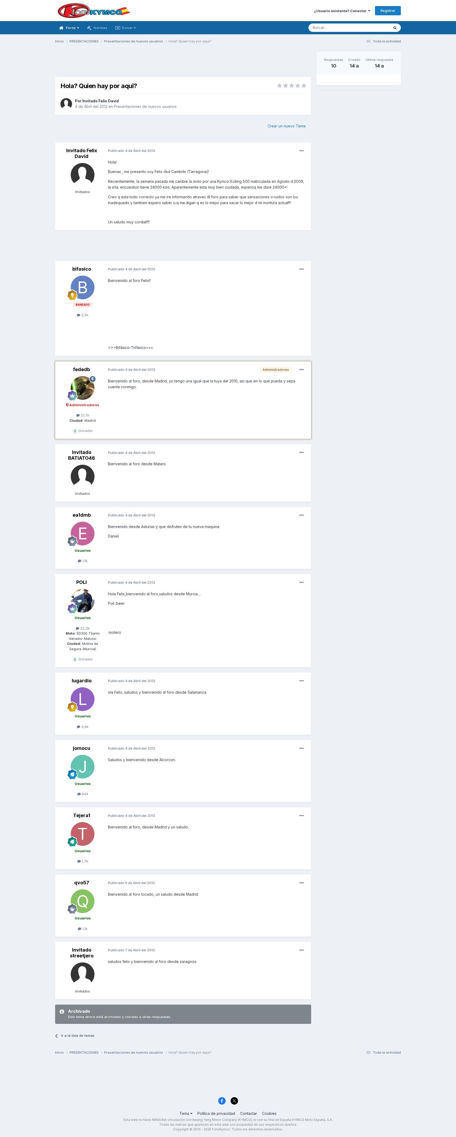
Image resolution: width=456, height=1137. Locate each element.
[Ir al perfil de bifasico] (82, 287)
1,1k (84, 561)
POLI (81, 582)
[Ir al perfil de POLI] (82, 601)
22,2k (84, 628)
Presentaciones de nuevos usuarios (145, 106)
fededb (81, 369)
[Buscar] (395, 27)
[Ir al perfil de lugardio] (82, 699)
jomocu (81, 748)
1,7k (84, 861)
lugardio (82, 680)
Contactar (248, 1113)
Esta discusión (371, 28)
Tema (184, 1113)
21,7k (84, 415)
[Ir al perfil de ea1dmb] (82, 533)
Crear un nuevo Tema (287, 126)
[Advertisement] (183, 63)
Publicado (131, 150)
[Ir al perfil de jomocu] (82, 767)
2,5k (84, 315)
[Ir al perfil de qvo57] (82, 901)
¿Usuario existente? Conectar (341, 11)
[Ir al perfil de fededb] (82, 388)
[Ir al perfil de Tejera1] (82, 834)
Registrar (388, 10)
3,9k (84, 727)
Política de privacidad (216, 1113)
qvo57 (81, 882)
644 (84, 794)
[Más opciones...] (301, 151)
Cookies (269, 1113)
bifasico (81, 269)
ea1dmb (82, 515)
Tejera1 (81, 815)
